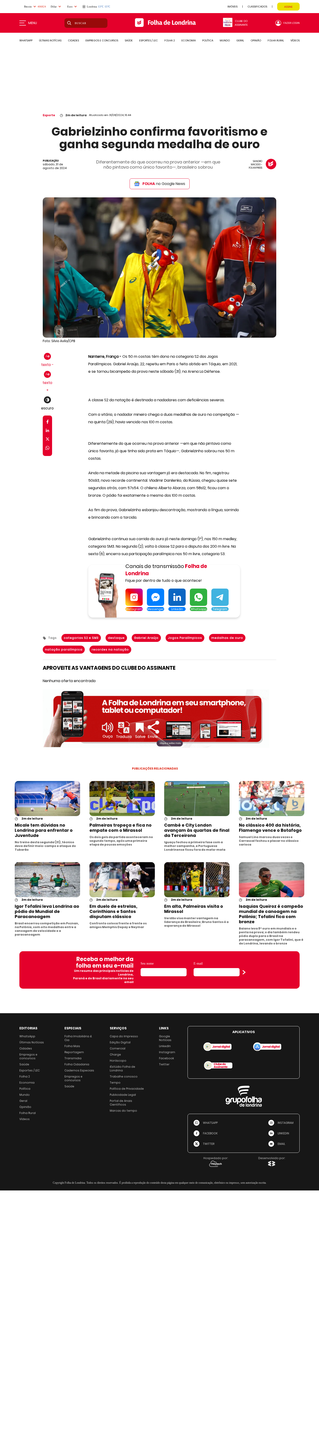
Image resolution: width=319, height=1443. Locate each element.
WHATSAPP (25, 40)
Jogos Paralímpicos (185, 638)
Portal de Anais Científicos (121, 1103)
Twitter (164, 1064)
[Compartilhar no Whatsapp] (47, 448)
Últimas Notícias (31, 1042)
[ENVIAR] (244, 972)
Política (24, 1089)
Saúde (24, 1064)
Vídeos (24, 1119)
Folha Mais (72, 1046)
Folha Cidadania (76, 1064)
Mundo (24, 1095)
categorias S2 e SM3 (81, 638)
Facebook (166, 1058)
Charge (115, 1054)
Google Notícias (165, 1038)
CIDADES (73, 40)
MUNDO (225, 40)
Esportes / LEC (29, 1070)
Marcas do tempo (123, 1111)
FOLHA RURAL (276, 40)
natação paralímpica (63, 649)
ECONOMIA (188, 40)
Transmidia (73, 1058)
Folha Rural (27, 1113)
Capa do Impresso (124, 1036)
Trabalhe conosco (124, 1076)
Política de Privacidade (127, 1089)
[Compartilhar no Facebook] (47, 422)
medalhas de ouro (227, 638)
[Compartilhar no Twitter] (47, 440)
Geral (23, 1101)
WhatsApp (27, 1036)
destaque (116, 638)
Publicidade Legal (123, 1095)
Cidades (25, 1048)
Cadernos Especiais (79, 1070)
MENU (32, 23)
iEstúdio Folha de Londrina (122, 1068)
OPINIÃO (256, 40)
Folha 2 (24, 1076)
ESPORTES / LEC (148, 40)
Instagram (167, 1052)
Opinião (25, 1107)
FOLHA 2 (169, 40)
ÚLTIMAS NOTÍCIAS (50, 40)
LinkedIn (165, 1046)
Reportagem (74, 1052)
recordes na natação (110, 649)
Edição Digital (120, 1042)
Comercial (117, 1048)
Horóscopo (118, 1061)
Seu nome (147, 963)
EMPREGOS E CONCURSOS (101, 40)
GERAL (240, 40)
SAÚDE (129, 40)
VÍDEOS (295, 40)
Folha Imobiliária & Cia (78, 1038)
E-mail (198, 963)
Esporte (49, 115)
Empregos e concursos (28, 1056)
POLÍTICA (207, 40)
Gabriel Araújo (146, 638)
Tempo (115, 1083)
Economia (27, 1083)
